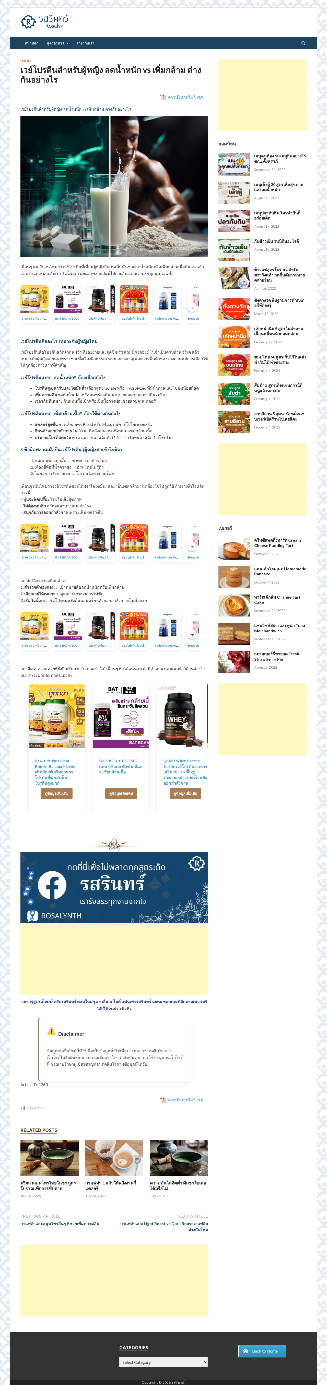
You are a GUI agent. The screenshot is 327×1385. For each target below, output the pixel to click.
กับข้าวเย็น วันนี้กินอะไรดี (276, 241)
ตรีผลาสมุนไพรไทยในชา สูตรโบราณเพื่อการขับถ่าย (48, 1185)
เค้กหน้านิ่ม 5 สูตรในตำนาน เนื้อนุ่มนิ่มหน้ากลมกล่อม (278, 331)
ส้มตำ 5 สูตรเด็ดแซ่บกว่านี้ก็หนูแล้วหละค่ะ (278, 388)
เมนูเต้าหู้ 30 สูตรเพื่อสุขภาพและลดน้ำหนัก (278, 187)
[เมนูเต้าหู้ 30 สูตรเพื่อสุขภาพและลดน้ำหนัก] (234, 184)
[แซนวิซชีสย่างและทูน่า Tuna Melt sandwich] (234, 625)
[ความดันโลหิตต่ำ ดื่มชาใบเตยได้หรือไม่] (179, 1176)
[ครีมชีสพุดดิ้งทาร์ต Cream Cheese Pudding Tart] (234, 540)
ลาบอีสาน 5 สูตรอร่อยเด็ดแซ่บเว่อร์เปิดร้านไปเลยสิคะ (279, 416)
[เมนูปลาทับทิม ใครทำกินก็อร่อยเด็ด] (234, 213)
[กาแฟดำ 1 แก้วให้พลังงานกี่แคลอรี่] (114, 1176)
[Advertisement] (114, 959)
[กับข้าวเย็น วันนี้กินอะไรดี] (234, 241)
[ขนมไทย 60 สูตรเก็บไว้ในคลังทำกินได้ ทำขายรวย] (234, 357)
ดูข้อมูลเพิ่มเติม (56, 793)
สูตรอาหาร (55, 43)
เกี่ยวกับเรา (85, 43)
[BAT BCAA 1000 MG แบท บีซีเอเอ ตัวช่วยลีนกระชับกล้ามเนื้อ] (121, 716)
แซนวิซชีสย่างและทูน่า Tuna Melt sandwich (279, 628)
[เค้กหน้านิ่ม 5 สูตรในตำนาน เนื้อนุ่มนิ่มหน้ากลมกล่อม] (234, 329)
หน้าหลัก (31, 43)
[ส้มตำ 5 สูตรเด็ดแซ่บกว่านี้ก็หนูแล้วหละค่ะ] (234, 385)
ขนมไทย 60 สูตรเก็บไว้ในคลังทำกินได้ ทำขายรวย (280, 359)
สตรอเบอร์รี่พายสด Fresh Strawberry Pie (276, 656)
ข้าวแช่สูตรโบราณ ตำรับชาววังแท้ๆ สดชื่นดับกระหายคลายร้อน (279, 275)
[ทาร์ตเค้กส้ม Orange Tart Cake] (234, 597)
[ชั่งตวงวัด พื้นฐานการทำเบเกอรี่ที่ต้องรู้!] (234, 300)
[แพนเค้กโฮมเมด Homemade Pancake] (234, 569)
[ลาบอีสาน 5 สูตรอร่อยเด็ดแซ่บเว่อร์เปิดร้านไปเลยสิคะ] (234, 414)
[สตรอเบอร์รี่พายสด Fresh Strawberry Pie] (234, 654)
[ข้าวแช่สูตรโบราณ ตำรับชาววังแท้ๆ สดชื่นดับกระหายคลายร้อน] (234, 269)
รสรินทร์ (178, 1382)
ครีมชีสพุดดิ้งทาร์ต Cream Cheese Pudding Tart (277, 543)
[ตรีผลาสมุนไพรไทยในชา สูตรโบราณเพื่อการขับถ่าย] (49, 1176)
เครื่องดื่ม (25, 61)
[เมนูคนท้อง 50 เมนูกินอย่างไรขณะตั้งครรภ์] (234, 156)
